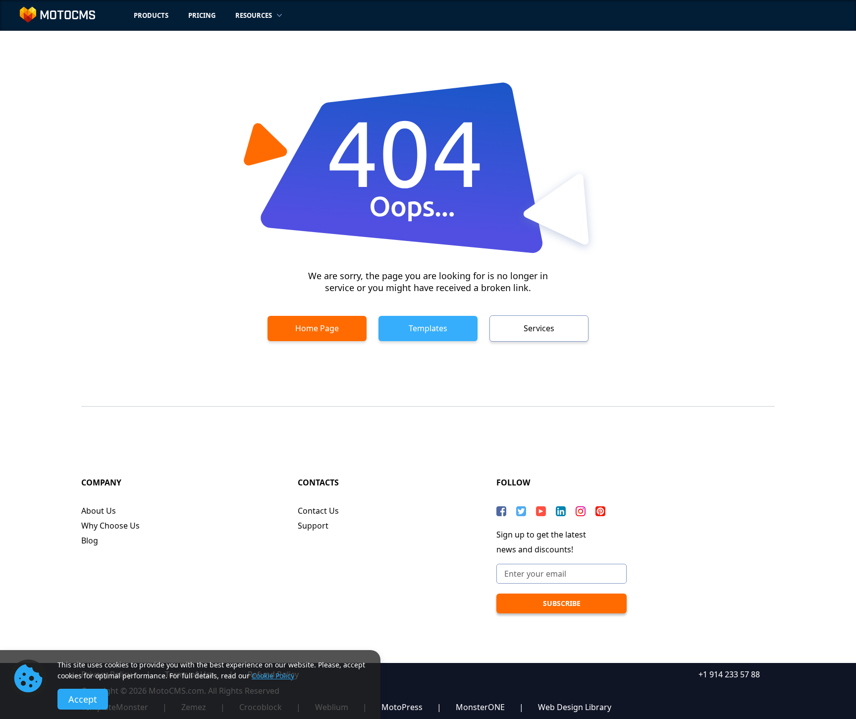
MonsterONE (480, 707)
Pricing (201, 15)
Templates (428, 328)
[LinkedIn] (561, 511)
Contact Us (318, 510)
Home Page (317, 328)
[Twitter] (521, 511)
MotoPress (402, 707)
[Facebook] (501, 511)
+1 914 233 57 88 (729, 674)
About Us (98, 510)
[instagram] (581, 511)
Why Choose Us (110, 525)
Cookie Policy (273, 675)
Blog (89, 540)
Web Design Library (574, 707)
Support (313, 525)
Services (539, 328)
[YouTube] (541, 511)
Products (151, 15)
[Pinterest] (600, 511)
